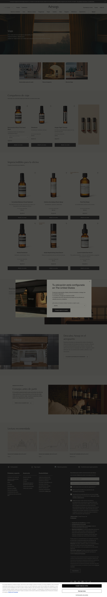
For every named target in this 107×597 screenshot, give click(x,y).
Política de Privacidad (13, 592)
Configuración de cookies (82, 595)
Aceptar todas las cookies (82, 586)
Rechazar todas (82, 591)
